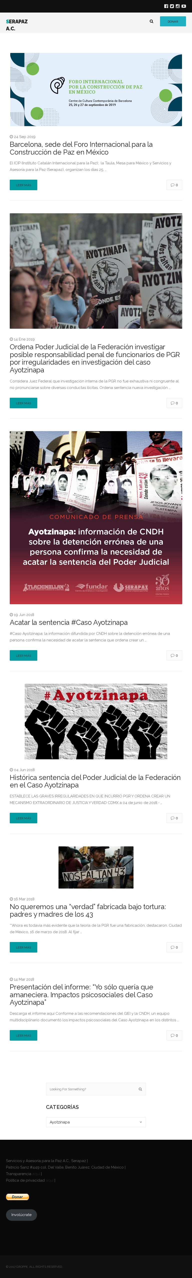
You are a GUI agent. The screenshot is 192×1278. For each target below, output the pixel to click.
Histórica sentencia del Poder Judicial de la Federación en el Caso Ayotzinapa (95, 781)
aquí (36, 1174)
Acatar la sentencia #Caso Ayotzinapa (69, 622)
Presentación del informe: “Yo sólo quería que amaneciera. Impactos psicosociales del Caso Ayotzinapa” (81, 995)
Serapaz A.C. (17, 25)
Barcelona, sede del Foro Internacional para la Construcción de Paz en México (81, 148)
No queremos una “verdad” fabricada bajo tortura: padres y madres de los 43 (88, 911)
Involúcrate (22, 1215)
